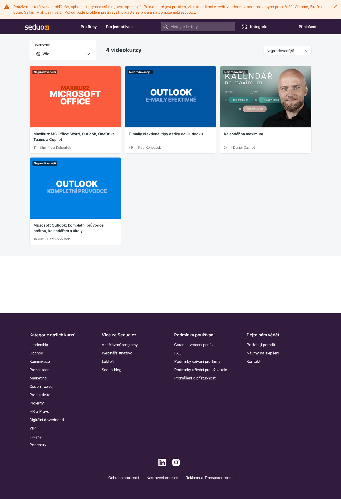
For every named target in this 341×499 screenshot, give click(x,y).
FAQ (177, 353)
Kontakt (254, 361)
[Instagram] (176, 462)
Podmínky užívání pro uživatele (200, 369)
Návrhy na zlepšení (263, 353)
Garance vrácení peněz (194, 344)
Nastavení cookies (162, 477)
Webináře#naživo (117, 353)
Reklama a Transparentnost (209, 477)
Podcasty (37, 444)
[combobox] (198, 26)
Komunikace (39, 361)
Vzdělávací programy (120, 344)
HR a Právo (39, 411)
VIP (32, 428)
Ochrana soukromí (123, 477)
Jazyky (35, 436)
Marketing (38, 378)
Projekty (36, 403)
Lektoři (108, 361)
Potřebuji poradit (261, 344)
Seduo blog (111, 369)
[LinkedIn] (162, 462)
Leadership (38, 344)
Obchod (36, 353)
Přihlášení (307, 26)
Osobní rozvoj (41, 386)
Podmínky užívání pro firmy (197, 361)
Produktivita (39, 394)
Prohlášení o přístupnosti (195, 378)
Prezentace (39, 369)
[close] (335, 6)
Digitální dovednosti (46, 419)
